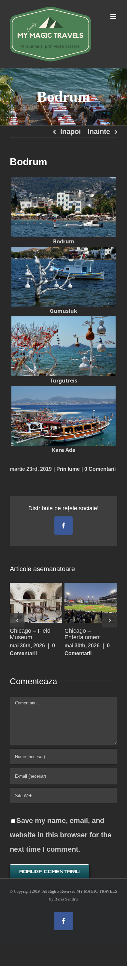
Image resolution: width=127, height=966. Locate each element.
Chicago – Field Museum (34, 593)
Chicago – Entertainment (89, 593)
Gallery (36, 612)
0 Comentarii (100, 469)
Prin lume (68, 469)
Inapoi (70, 131)
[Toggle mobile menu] (113, 16)
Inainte (99, 131)
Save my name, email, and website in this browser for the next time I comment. (60, 834)
